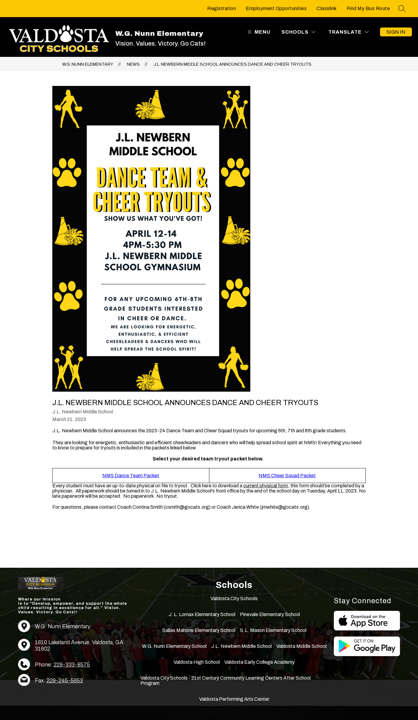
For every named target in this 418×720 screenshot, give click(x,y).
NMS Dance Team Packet (130, 475)
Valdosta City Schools (234, 598)
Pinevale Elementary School (270, 614)
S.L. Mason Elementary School (273, 630)
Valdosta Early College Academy (259, 662)
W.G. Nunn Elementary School (174, 646)
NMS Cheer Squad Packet (287, 475)
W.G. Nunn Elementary (87, 64)
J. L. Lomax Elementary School (202, 614)
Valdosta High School (197, 662)
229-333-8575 (72, 665)
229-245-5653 (65, 681)
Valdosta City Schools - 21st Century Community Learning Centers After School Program (225, 680)
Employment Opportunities (276, 8)
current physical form (265, 485)
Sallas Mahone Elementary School (198, 630)
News (133, 64)
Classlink (326, 8)
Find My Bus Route (368, 8)
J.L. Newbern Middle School (241, 646)
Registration (221, 8)
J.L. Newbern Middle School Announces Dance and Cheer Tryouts (233, 64)
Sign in (395, 32)
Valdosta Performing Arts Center (234, 699)
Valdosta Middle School (301, 646)
